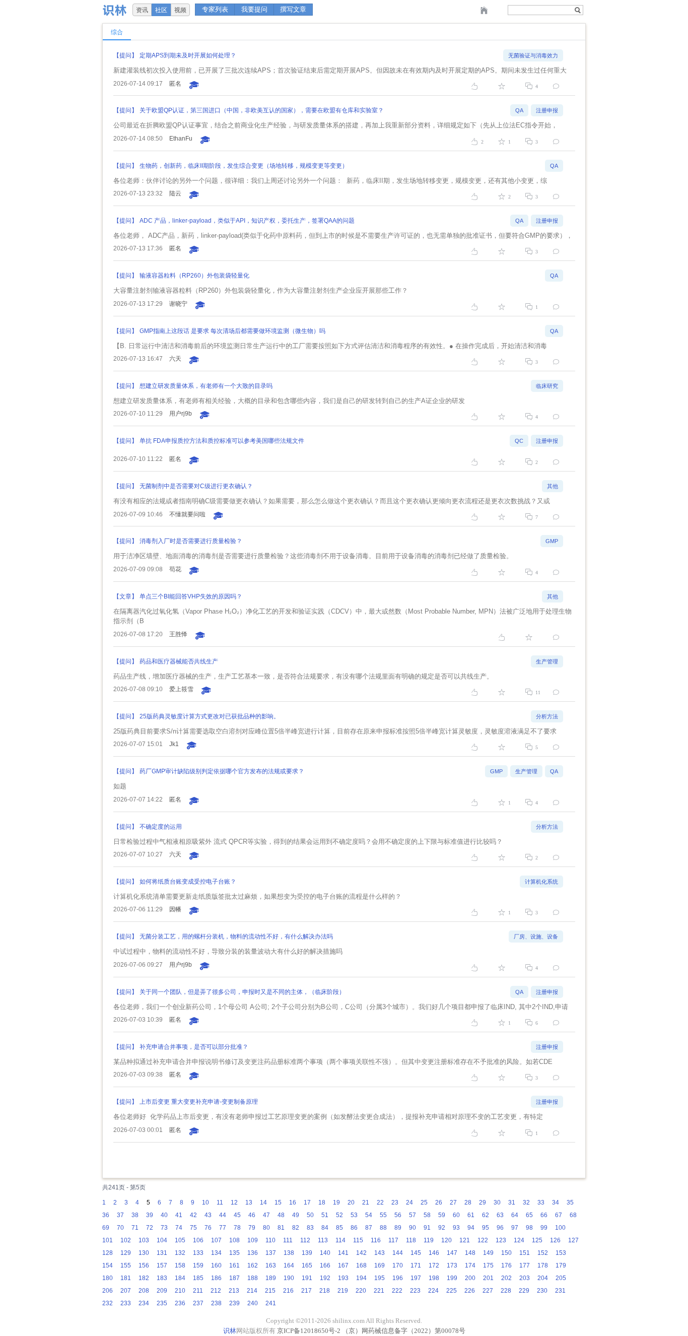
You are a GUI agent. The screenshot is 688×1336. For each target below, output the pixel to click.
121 (464, 1240)
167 (343, 1265)
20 (351, 1202)
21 (365, 1202)
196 (397, 1278)
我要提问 (254, 9)
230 (542, 1290)
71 (135, 1227)
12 (234, 1202)
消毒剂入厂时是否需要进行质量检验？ (191, 541)
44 (222, 1215)
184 (180, 1278)
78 (237, 1227)
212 (216, 1290)
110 (270, 1240)
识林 (229, 1330)
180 (107, 1278)
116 (376, 1240)
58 (427, 1215)
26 (438, 1202)
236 (180, 1303)
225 (451, 1290)
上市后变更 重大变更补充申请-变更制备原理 (199, 1101)
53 (354, 1215)
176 (506, 1265)
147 (452, 1252)
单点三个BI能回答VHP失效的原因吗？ (191, 596)
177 (524, 1265)
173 (452, 1265)
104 (162, 1240)
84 (324, 1227)
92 (441, 1227)
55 (383, 1215)
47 (266, 1215)
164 (289, 1265)
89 (397, 1227)
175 (488, 1265)
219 (342, 1290)
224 (433, 1290)
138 (289, 1252)
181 (125, 1278)
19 (336, 1202)
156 (144, 1265)
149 (488, 1252)
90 (412, 1227)
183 (162, 1278)
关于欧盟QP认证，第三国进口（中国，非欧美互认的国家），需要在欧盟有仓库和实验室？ (262, 110)
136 (252, 1252)
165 (307, 1265)
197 (415, 1278)
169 (379, 1265)
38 (135, 1215)
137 (270, 1252)
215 (270, 1290)
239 (234, 1303)
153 (561, 1252)
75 (193, 1227)
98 (529, 1227)
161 (234, 1265)
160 (216, 1265)
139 (307, 1252)
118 (411, 1240)
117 (393, 1240)
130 (144, 1252)
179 (561, 1265)
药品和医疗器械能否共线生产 (179, 661)
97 (514, 1227)
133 (198, 1252)
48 (281, 1215)
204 (542, 1278)
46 (251, 1215)
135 (234, 1252)
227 (488, 1290)
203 (524, 1278)
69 (105, 1227)
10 (205, 1202)
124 (519, 1240)
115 (358, 1240)
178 (542, 1265)
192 (325, 1278)
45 (237, 1215)
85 (339, 1227)
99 (543, 1227)
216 (288, 1290)
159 (198, 1265)
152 (542, 1252)
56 (397, 1215)
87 (368, 1227)
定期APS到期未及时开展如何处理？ (188, 55)
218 (324, 1290)
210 (180, 1290)
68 (573, 1215)
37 (120, 1215)
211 (198, 1290)
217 (306, 1290)
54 (368, 1215)
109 (252, 1240)
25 (424, 1202)
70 (120, 1227)
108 (234, 1240)
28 (467, 1202)
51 (324, 1215)
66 (543, 1215)
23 (394, 1202)
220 (361, 1290)
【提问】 (125, 55)
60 (456, 1215)
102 (125, 1240)
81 (281, 1227)
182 (144, 1278)
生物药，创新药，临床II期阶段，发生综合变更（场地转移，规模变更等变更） (244, 165)
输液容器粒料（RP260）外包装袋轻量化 (194, 275)
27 (453, 1202)
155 (125, 1265)
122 (482, 1240)
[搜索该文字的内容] (577, 10)
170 (397, 1265)
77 (222, 1227)
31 (511, 1202)
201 (488, 1278)
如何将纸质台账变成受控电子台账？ (188, 881)
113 (323, 1240)
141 (343, 1252)
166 (325, 1265)
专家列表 (215, 9)
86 (354, 1227)
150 (506, 1252)
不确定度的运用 (161, 826)
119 (429, 1240)
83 (310, 1227)
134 (216, 1252)
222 (397, 1290)
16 (292, 1202)
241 (270, 1303)
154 (107, 1265)
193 (343, 1278)
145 (415, 1252)
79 (251, 1227)
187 (234, 1278)
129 (125, 1252)
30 (497, 1202)
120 (446, 1240)
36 (105, 1215)
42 (193, 1215)
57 (412, 1215)
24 (409, 1202)
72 (149, 1227)
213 (234, 1290)
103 (144, 1240)
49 (295, 1215)
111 (288, 1240)
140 (325, 1252)
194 (361, 1278)
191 (307, 1278)
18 (321, 1202)
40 (164, 1215)
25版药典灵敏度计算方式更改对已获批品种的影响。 (210, 716)
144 (397, 1252)
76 (208, 1227)
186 (216, 1278)
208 (144, 1290)
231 (560, 1290)
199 (452, 1278)
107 (216, 1240)
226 (469, 1290)
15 (278, 1202)
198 (434, 1278)
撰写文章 (293, 9)
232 (107, 1303)
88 (383, 1227)
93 (456, 1227)
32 (526, 1202)
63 (500, 1215)
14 (263, 1202)
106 (198, 1240)
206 (107, 1290)
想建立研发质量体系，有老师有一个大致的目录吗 (206, 385)
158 (180, 1265)
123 (501, 1240)
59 (441, 1215)
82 (295, 1227)
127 (573, 1240)
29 (482, 1202)
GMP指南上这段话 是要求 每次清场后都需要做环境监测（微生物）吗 (232, 331)
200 (470, 1278)
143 (379, 1252)
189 (270, 1278)
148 (470, 1252)
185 (198, 1278)
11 (220, 1202)
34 (555, 1202)
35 (570, 1202)
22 (380, 1202)
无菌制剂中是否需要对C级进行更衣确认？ (196, 486)
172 (434, 1265)
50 (310, 1215)
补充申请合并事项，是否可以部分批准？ (194, 1046)
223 (415, 1290)
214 (252, 1290)
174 (470, 1265)
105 (180, 1240)
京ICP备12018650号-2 (308, 1330)
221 (379, 1290)
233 (125, 1303)
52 (339, 1215)
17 (307, 1202)
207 (125, 1290)
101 (107, 1240)
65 (529, 1215)
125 (537, 1240)
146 (434, 1252)
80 (266, 1227)
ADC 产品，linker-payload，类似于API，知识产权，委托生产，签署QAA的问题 (247, 220)
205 (561, 1278)
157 (162, 1265)
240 (252, 1303)
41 (178, 1215)
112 (305, 1240)
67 (558, 1215)
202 (506, 1278)
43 (208, 1215)
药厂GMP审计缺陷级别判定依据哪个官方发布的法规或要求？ (222, 771)
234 (144, 1303)
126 (555, 1240)
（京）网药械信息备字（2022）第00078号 (403, 1330)
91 (427, 1227)
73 (164, 1227)
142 (361, 1252)
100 (560, 1227)
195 (379, 1278)
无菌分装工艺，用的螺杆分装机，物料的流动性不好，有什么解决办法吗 (236, 936)
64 (514, 1215)
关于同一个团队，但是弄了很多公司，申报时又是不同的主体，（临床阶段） (242, 991)
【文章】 (125, 596)
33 (540, 1202)
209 (162, 1290)
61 (470, 1215)
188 (252, 1278)
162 (252, 1265)
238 (216, 1303)
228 (506, 1290)
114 (340, 1240)
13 (248, 1202)
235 (162, 1303)
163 (270, 1265)
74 (178, 1227)
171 (415, 1265)
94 (470, 1227)
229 (524, 1290)
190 (289, 1278)
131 (162, 1252)
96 (500, 1227)
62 (485, 1215)
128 (107, 1252)
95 (485, 1227)
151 (524, 1252)
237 (198, 1303)
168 (361, 1265)
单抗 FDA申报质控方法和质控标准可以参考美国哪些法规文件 (222, 440)
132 (180, 1252)
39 (149, 1215)
